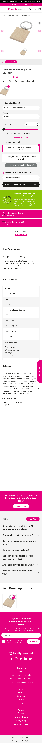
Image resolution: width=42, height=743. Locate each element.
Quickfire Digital (23, 741)
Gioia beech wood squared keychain (19, 15)
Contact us (21, 506)
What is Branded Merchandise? (21, 683)
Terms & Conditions (21, 724)
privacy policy (19, 642)
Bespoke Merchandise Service (21, 679)
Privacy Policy (21, 721)
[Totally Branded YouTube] (30, 658)
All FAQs (33, 519)
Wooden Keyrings (12, 350)
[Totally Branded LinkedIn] (25, 658)
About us (21, 692)
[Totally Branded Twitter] (21, 658)
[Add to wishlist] (3, 62)
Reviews (21, 700)
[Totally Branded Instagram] (16, 658)
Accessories (9, 355)
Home (4, 15)
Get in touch (21, 234)
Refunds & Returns (21, 717)
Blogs (21, 671)
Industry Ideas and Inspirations (21, 675)
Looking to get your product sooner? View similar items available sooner (25, 200)
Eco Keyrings (10, 347)
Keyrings (8, 353)
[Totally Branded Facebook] (11, 658)
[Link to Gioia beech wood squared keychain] (9, 601)
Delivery (21, 713)
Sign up (33, 641)
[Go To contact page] (35, 9)
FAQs (21, 703)
